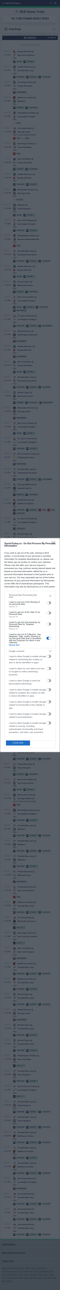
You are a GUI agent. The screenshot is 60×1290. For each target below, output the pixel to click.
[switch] (48, 602)
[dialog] (30, 645)
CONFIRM (18, 743)
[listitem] (30, 596)
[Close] (54, 543)
